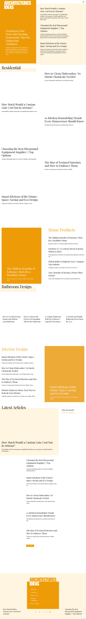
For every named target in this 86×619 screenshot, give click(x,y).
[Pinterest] (43, 612)
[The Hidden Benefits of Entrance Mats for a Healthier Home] (21, 248)
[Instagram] (39, 612)
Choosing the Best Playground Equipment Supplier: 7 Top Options (53, 28)
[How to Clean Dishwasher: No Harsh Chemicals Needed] (13, 500)
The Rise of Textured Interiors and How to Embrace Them (63, 164)
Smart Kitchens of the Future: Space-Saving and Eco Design (53, 44)
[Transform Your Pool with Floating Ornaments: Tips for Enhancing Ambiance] (18, 17)
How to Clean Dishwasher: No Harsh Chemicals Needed (63, 75)
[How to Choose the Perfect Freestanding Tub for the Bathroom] (32, 302)
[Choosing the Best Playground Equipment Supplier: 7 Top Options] (77, 30)
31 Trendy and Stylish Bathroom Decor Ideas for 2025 (74, 319)
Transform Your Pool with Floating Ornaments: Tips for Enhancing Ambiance (18, 37)
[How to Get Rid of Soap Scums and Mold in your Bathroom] (11, 302)
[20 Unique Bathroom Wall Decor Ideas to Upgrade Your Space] (53, 302)
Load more (29, 545)
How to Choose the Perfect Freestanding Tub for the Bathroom (32, 319)
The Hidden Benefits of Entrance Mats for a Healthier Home (21, 272)
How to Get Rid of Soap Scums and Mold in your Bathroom (11, 319)
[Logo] (18, 5)
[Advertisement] (43, 216)
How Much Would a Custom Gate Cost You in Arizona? (18, 106)
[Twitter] (46, 612)
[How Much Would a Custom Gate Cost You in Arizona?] (77, 13)
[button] (83, 1)
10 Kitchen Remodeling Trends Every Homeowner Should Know (64, 119)
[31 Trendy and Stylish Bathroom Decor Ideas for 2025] (74, 302)
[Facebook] (35, 612)
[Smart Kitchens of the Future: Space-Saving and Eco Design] (77, 48)
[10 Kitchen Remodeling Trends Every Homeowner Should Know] (13, 518)
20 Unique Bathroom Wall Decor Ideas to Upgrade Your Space (53, 319)
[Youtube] (50, 612)
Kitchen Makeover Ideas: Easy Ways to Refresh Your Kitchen (18, 391)
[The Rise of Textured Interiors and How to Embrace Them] (13, 535)
